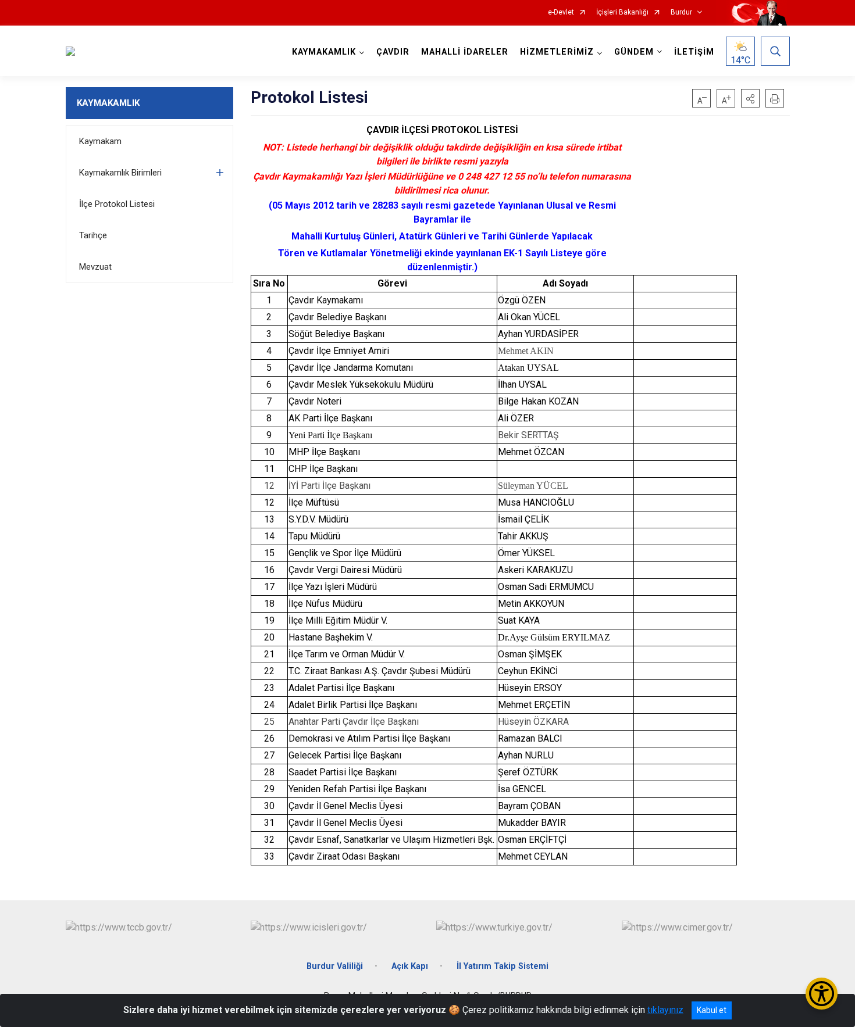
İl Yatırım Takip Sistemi (502, 966)
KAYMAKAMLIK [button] (324, 52)
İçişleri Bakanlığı (622, 12)
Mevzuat (95, 267)
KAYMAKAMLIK (108, 103)
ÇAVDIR (392, 52)
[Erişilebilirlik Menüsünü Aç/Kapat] (822, 994)
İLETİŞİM (694, 52)
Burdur (681, 12)
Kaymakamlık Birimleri (120, 172)
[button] (750, 98)
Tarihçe (93, 235)
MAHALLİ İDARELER (464, 52)
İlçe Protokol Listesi (117, 204)
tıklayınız (665, 1009)
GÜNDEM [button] (634, 52)
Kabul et (711, 1010)
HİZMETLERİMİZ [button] (557, 52)
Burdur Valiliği (335, 966)
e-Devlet (561, 12)
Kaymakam (100, 141)
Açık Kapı (409, 966)
